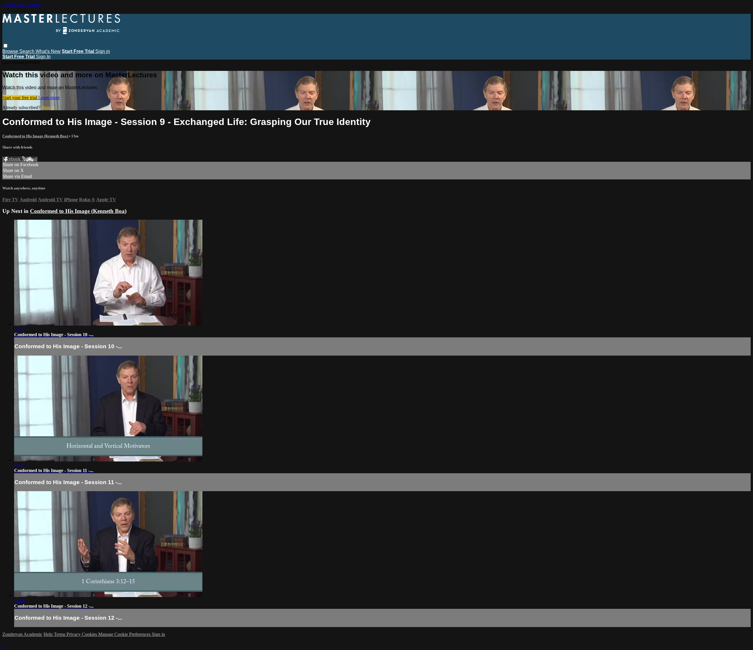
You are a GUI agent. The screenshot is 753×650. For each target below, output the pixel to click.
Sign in (102, 51)
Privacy (74, 634)
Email (31, 158)
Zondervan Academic (22, 634)
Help (49, 634)
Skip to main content (21, 4)
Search (27, 51)
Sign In (43, 56)
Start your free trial (20, 97)
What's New (48, 51)
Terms (60, 634)
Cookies (90, 634)
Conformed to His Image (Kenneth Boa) (35, 136)
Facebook (12, 158)
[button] (5, 46)
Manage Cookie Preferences (125, 634)
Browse (10, 51)
